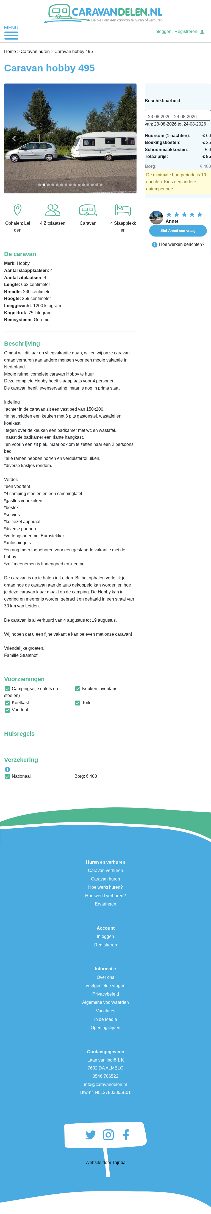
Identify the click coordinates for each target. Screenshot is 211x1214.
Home (10, 51)
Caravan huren (35, 51)
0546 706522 (105, 1076)
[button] (14, 138)
